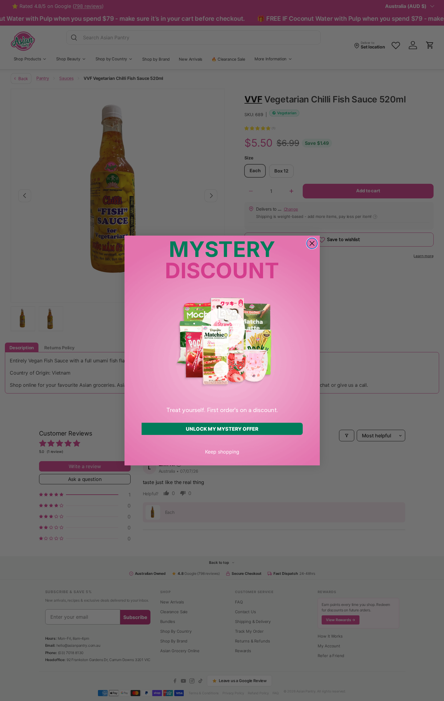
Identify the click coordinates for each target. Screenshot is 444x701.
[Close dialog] (312, 243)
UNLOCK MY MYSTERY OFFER (222, 429)
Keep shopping (222, 452)
